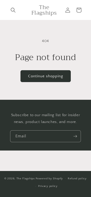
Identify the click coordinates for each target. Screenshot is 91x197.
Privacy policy (48, 186)
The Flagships (25, 178)
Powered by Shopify (49, 178)
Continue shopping (45, 76)
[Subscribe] (75, 136)
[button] (13, 10)
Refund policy (77, 178)
